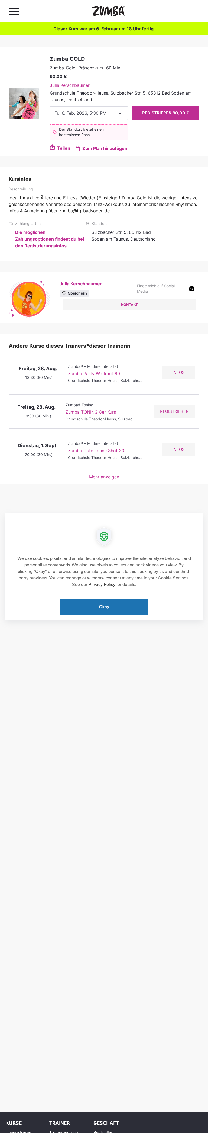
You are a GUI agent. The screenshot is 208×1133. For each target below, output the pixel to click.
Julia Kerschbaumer (70, 85)
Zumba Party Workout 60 (94, 373)
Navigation (14, 11)
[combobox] (89, 113)
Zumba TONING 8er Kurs (91, 412)
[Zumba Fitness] (108, 11)
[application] (104, 566)
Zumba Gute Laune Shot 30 (96, 450)
